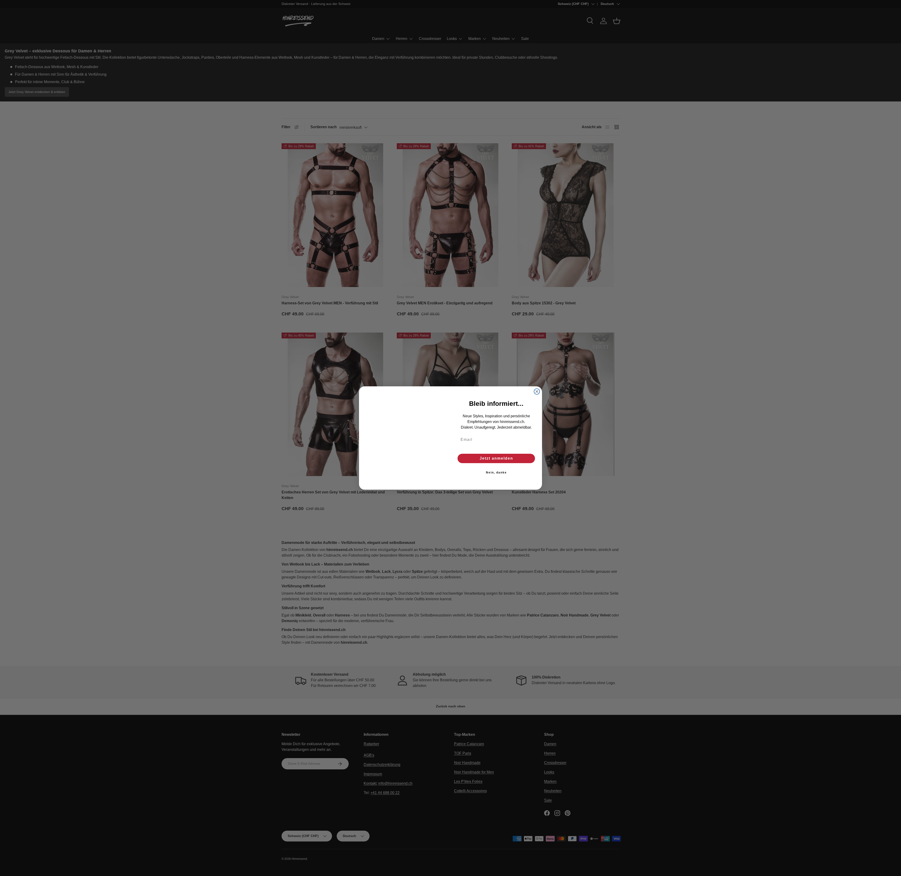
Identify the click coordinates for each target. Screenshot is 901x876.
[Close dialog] (537, 391)
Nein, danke (496, 472)
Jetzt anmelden (496, 458)
